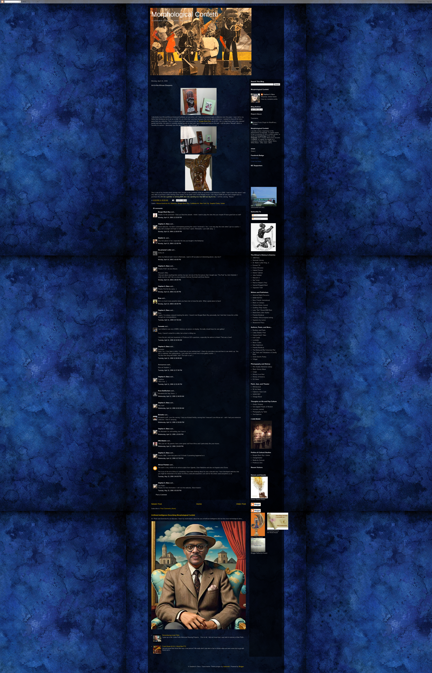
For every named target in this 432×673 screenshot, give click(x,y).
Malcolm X (256, 278)
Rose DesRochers (164, 391)
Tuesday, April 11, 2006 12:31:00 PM (170, 384)
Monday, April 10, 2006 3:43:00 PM (169, 259)
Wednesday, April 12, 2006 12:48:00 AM (171, 396)
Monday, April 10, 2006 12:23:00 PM (170, 217)
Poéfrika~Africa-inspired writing (263, 317)
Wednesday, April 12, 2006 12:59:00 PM (171, 422)
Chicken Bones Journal (260, 305)
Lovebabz (256, 340)
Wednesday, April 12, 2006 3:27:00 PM (170, 458)
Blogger (241, 666)
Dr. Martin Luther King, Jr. (261, 263)
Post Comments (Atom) (168, 508)
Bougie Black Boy (205, 121)
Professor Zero (257, 463)
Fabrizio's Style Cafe (259, 392)
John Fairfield (257, 275)
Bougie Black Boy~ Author (261, 455)
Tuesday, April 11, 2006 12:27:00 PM (170, 370)
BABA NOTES (257, 298)
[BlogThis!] (179, 200)
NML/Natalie (162, 441)
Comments (257, 219)
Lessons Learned (258, 409)
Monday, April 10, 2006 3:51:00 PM (169, 292)
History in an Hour (258, 374)
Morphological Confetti (184, 14)
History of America (259, 377)
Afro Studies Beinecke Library (262, 367)
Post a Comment (161, 495)
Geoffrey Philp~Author (260, 308)
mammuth (226, 666)
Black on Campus (258, 303)
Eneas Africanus (258, 268)
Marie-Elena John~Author (261, 312)
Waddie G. (161, 238)
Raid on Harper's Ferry (260, 283)
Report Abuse (256, 114)
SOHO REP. (257, 394)
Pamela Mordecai (258, 315)
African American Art (163, 203)
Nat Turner (256, 280)
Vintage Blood (257, 397)
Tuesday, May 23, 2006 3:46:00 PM (169, 476)
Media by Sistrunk (258, 460)
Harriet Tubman (258, 273)
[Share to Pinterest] (185, 200)
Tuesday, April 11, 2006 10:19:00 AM (170, 340)
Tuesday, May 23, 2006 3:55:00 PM (169, 490)
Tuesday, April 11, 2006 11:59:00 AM (170, 358)
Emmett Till (256, 265)
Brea (159, 298)
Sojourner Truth (258, 287)
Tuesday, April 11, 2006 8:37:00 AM (169, 320)
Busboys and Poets (259, 330)
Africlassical (257, 387)
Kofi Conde (256, 337)
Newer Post (156, 504)
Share (253, 151)
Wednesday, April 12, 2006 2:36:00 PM (170, 446)
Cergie (255, 372)
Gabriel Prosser (258, 270)
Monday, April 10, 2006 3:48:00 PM (169, 280)
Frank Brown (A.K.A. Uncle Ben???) (174, 646)
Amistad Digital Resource (261, 295)
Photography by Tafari (260, 412)
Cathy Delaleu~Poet (259, 333)
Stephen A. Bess (164, 224)
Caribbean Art (194, 203)
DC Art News (257, 389)
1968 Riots (256, 258)
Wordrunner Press (258, 322)
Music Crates (257, 342)
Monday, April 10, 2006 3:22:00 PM (169, 243)
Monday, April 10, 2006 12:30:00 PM (170, 231)
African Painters (163, 465)
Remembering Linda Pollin (170, 635)
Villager (255, 359)
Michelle (161, 415)
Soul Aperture (257, 414)
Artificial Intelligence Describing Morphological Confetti (173, 515)
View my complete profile (269, 99)
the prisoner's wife (164, 250)
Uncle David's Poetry (259, 357)
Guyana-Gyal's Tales (259, 335)
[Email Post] (173, 200)
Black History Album (259, 369)
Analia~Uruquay (258, 404)
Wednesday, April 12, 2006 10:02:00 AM (171, 408)
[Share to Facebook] (183, 200)
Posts (256, 215)
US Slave (256, 379)
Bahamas (174, 203)
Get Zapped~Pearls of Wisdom (263, 407)
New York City (204, 203)
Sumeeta (161, 326)
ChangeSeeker (257, 458)
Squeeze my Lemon (259, 320)
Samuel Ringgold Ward (260, 285)
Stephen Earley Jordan (217, 203)
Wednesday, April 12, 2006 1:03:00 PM (170, 434)
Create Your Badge (256, 161)
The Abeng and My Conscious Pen (264, 350)
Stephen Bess (255, 158)
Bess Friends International (261, 300)
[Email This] (177, 200)
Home (199, 504)
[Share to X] (181, 200)
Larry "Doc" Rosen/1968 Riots (262, 310)
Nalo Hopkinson (258, 345)
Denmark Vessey (258, 260)
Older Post (241, 504)
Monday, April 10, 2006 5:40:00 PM (169, 304)
